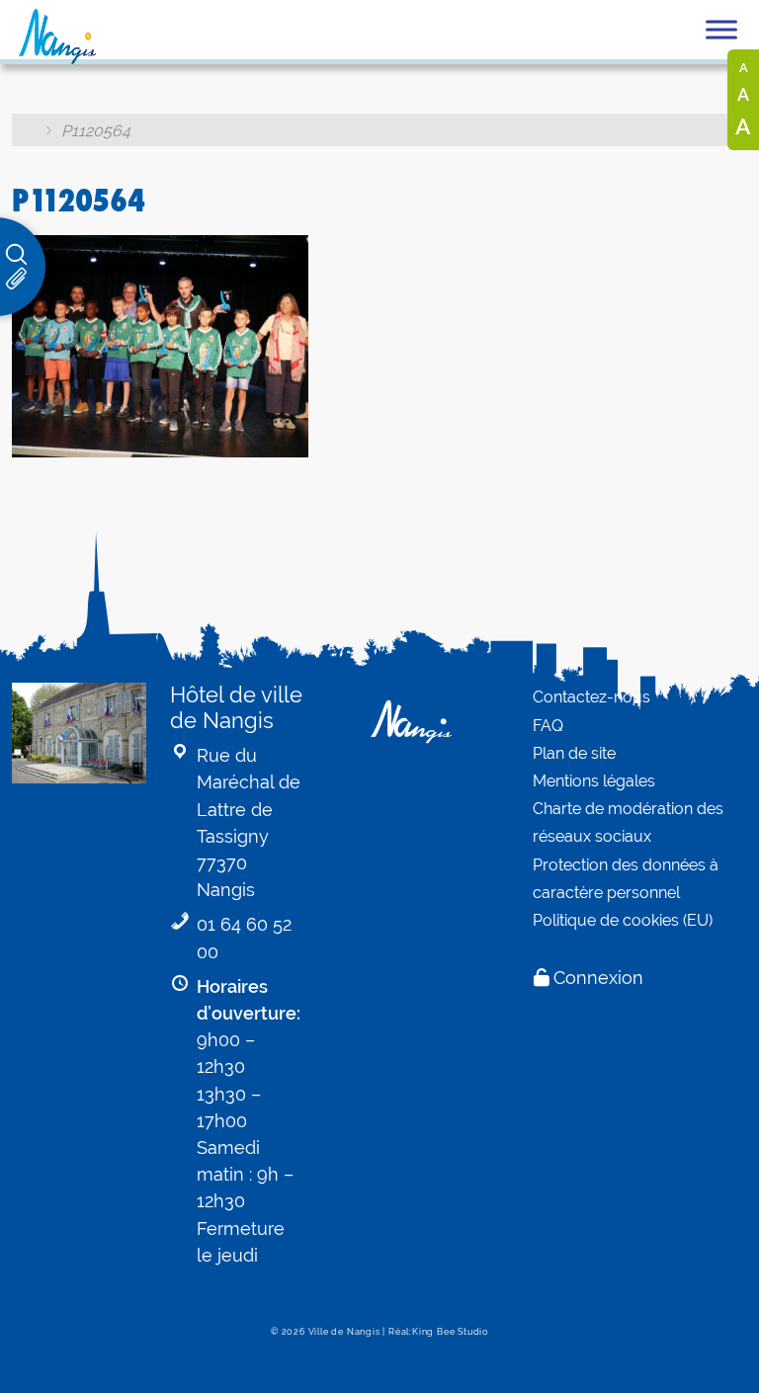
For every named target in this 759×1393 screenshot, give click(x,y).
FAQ (548, 725)
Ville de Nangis (344, 1332)
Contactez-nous (591, 697)
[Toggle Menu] (721, 29)
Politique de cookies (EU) (623, 920)
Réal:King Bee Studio (438, 1332)
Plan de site (574, 753)
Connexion (598, 977)
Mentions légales (594, 781)
